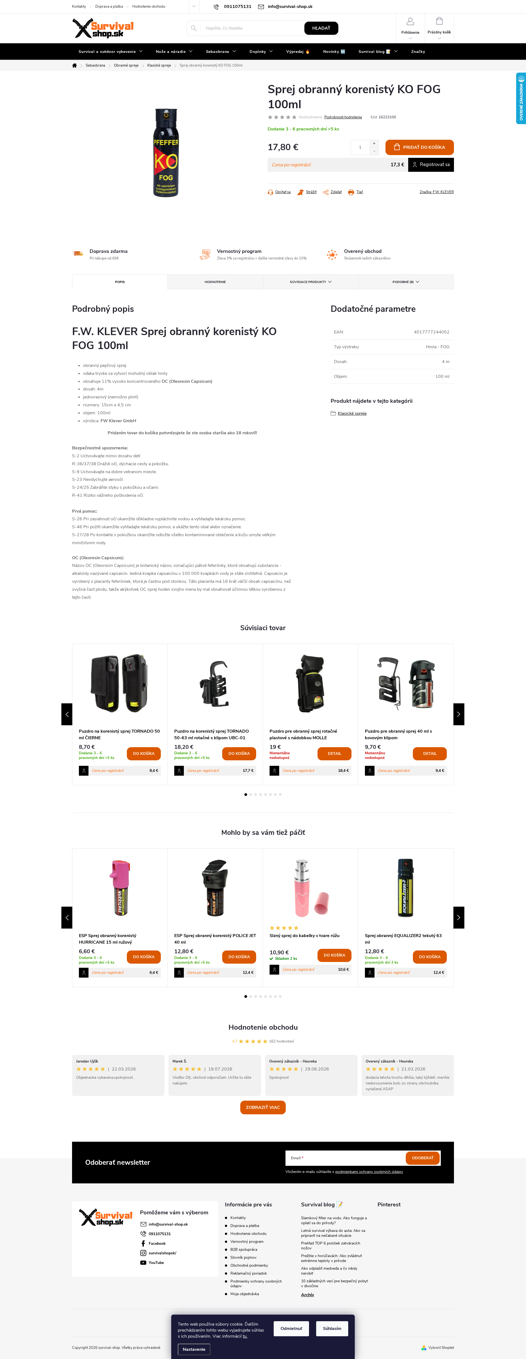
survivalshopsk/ (162, 1253)
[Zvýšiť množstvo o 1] (374, 143)
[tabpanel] (120, 714)
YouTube (156, 1262)
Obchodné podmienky (249, 1265)
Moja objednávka (244, 1294)
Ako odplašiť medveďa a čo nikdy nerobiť (329, 1271)
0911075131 (160, 1234)
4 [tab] (260, 794)
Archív (307, 1295)
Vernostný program (247, 1241)
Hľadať (321, 28)
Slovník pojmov (243, 1257)
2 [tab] (250, 794)
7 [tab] (275, 794)
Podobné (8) (403, 282)
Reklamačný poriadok (248, 1273)
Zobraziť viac (263, 1107)
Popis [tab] (120, 282)
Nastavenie (194, 1349)
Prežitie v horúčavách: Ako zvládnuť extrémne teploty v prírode (331, 1258)
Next (458, 714)
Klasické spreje (352, 413)
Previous (66, 714)
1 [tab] (245, 794)
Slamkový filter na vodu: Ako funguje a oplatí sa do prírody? (334, 1220)
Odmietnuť (291, 1329)
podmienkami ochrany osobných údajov (369, 1171)
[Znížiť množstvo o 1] (374, 151)
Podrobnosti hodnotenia (343, 117)
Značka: (437, 192)
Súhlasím (332, 1329)
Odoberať (423, 1158)
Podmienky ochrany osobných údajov (256, 1284)
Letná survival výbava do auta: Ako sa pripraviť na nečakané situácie (333, 1233)
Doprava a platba (109, 6)
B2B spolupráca (243, 1249)
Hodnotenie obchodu (148, 6)
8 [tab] (280, 794)
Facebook (157, 1243)
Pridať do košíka (424, 147)
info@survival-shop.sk (168, 1224)
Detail (334, 753)
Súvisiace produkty (308, 282)
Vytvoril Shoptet (441, 1347)
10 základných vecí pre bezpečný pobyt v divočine (334, 1283)
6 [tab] (270, 794)
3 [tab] (255, 794)
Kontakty (79, 6)
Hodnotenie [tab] (215, 282)
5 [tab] (265, 794)
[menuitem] (110, 51)
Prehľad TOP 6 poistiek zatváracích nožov (330, 1246)
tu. (245, 1336)
